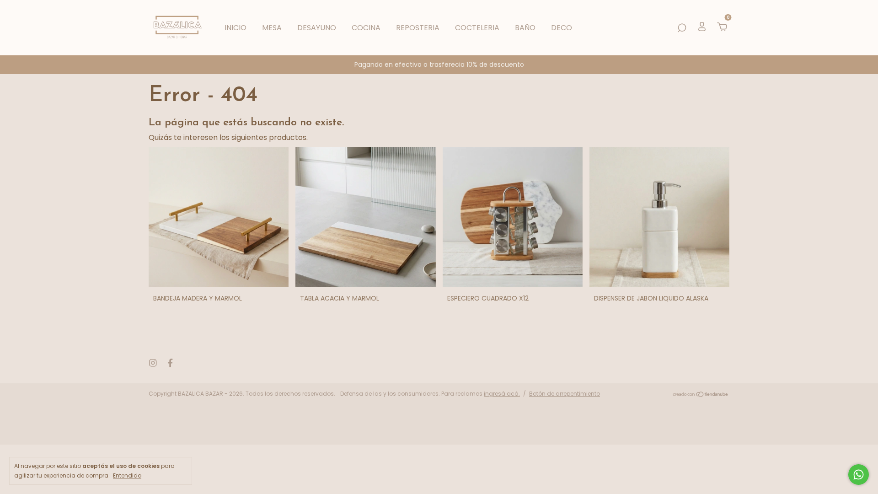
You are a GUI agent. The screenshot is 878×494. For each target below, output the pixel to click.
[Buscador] (682, 28)
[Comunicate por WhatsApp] (858, 474)
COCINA (366, 27)
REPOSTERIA (417, 27)
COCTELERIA (477, 27)
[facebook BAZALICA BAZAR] (170, 363)
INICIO (235, 27)
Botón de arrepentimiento (564, 393)
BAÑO (525, 27)
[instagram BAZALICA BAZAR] (153, 363)
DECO (561, 27)
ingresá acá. (502, 393)
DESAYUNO (316, 27)
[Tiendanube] (700, 395)
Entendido (127, 475)
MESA (272, 27)
